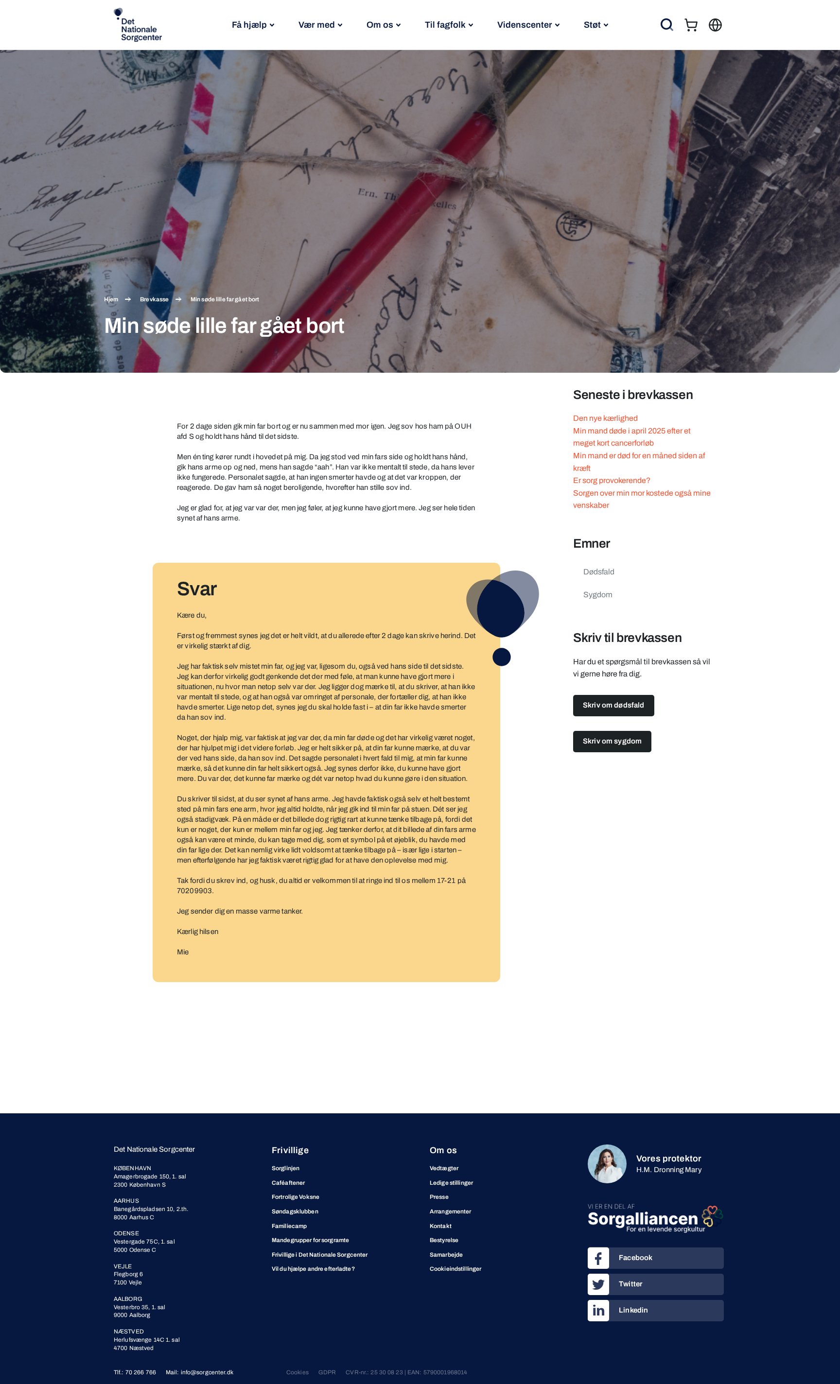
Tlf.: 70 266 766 (135, 1372)
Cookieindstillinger (455, 1268)
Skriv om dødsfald (614, 705)
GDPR (327, 1372)
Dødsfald (598, 572)
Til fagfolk (445, 25)
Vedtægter (444, 1168)
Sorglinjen (285, 1168)
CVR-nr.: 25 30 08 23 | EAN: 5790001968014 (406, 1372)
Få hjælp (249, 25)
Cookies (297, 1372)
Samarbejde (446, 1254)
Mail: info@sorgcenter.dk (199, 1372)
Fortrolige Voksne (295, 1197)
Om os (380, 25)
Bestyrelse (444, 1240)
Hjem (111, 299)
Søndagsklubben (295, 1211)
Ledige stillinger (451, 1182)
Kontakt (441, 1226)
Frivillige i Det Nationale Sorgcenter (320, 1254)
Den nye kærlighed (605, 418)
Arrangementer (451, 1211)
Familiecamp (289, 1226)
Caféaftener (288, 1182)
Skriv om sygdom (612, 741)
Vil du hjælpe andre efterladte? (313, 1268)
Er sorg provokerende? (611, 480)
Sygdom (597, 594)
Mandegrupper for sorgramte (310, 1240)
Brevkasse (154, 299)
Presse (439, 1197)
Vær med (316, 25)
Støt (592, 25)
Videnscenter (524, 25)
